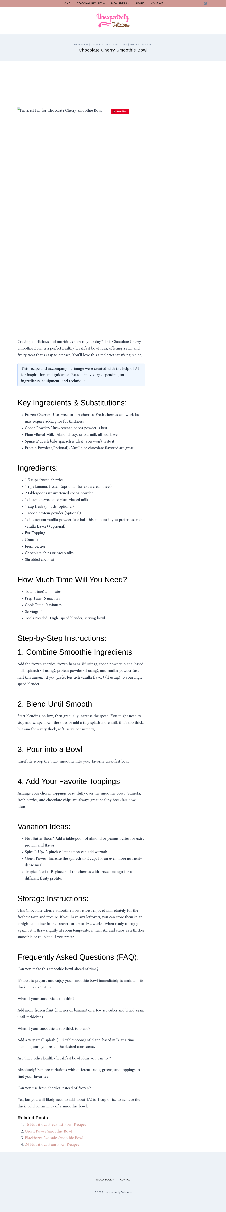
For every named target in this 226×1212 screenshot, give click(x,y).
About (140, 3)
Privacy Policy (104, 1179)
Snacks (134, 44)
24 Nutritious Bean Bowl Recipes (52, 1144)
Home (66, 3)
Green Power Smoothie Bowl (48, 1131)
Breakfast (81, 44)
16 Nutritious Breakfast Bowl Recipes (55, 1125)
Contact (157, 3)
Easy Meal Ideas (116, 44)
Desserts (97, 44)
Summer (147, 44)
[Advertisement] (113, 84)
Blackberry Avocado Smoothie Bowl (54, 1138)
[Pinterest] (205, 3)
